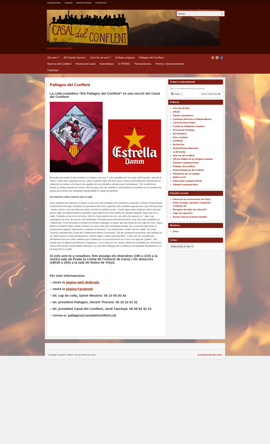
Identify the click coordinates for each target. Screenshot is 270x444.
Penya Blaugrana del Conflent (188, 170)
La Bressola (179, 152)
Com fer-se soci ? (100, 57)
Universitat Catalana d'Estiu (187, 181)
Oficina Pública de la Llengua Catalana (193, 159)
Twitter (217, 57)
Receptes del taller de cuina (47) (189, 209)
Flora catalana (180, 137)
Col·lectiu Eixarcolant (184, 122)
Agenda (69, 3)
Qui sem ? (53, 57)
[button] (176, 94)
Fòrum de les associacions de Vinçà (191, 199)
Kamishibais (107, 63)
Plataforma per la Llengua (186, 173)
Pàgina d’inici (54, 3)
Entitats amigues (125, 57)
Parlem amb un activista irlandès (190, 217)
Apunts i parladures (183, 115)
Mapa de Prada (83, 3)
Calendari (53, 70)
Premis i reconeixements (170, 63)
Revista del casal (85, 63)
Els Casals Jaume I (75, 57)
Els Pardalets (180, 133)
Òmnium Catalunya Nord (186, 162)
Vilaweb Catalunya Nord (185, 184)
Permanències (142, 63)
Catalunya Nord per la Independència (192, 119)
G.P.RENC (124, 63)
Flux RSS (212, 57)
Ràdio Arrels (179, 177)
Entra (176, 231)
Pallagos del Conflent (150, 58)
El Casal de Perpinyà (184, 130)
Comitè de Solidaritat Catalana (189, 126)
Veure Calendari (209, 93)
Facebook (221, 57)
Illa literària (178, 144)
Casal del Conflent (133, 28)
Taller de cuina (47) (182, 213)
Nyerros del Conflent (59, 63)
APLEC (176, 112)
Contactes (101, 3)
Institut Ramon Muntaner (186, 148)
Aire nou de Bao (181, 108)
